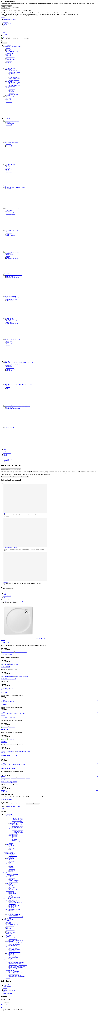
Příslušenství (6, 936)
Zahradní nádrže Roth (14, 971)
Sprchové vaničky (7, 852)
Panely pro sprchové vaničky (13, 298)
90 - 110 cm (9, 99)
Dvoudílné (8, 253)
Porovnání (3, 650)
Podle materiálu (15, 121)
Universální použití (10, 343)
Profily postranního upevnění (13, 408)
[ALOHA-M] (7, 701)
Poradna (5, 25)
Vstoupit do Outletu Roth (6, 799)
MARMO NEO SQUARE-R (10, 547)
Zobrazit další (4, 791)
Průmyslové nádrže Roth (15, 975)
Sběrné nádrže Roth (13, 968)
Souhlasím (9, 6)
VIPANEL (5, 449)
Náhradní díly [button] (6, 361)
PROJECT (8, 62)
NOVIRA (8, 50)
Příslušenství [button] (6, 273)
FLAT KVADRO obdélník (8, 679)
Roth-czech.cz (4, 1004)
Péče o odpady (9, 342)
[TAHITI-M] (7, 739)
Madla (7, 388)
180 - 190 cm (9, 234)
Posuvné (11, 90)
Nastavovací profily (10, 407)
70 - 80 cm (8, 144)
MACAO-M (4, 730)
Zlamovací (11, 93)
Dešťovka (5, 22)
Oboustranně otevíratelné (12, 258)
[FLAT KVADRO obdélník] (14, 676)
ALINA (8, 48)
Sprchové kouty (7, 814)
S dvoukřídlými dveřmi (14, 72)
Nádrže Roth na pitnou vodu (15, 972)
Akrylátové (9, 122)
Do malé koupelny (10, 235)
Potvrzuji (3, 17)
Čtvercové (8, 69)
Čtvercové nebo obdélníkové (13, 364)
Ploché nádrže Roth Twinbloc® (16, 962)
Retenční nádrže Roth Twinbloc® (17, 966)
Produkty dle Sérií (17, 46)
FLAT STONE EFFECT (8, 718)
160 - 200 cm (9, 102)
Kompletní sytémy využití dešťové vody (18, 965)
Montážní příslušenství (11, 299)
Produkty (3, 808)
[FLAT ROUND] (9, 664)
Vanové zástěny (15, 252)
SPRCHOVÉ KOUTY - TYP (25, 362)
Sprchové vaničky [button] (7, 119)
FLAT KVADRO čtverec (8, 655)
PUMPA (8, 978)
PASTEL (8, 49)
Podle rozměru (14, 96)
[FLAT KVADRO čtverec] (14, 652)
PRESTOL (6, 513)
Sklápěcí (8, 256)
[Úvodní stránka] (5, 37)
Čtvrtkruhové (9, 76)
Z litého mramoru (10, 123)
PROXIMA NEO (10, 57)
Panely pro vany (10, 319)
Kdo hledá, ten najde (5, 38)
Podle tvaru (12, 68)
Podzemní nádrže (10, 961)
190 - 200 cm (12, 888)
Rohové (8, 211)
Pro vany (11, 318)
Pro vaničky (13, 296)
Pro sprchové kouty (18, 275)
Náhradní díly (6, 898)
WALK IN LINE (10, 53)
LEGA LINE (9, 61)
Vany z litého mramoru (20, 187)
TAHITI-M (4, 742)
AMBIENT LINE (10, 59)
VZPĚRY (11, 427)
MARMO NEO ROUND (8, 768)
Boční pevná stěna (10, 86)
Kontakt (5, 24)
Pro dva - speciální (10, 214)
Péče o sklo (9, 341)
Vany (4, 872)
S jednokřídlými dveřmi (14, 70)
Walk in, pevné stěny (11, 369)
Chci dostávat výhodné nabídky (33, 803)
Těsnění (8, 387)
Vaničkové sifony (10, 300)
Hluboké (8, 167)
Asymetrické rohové (11, 212)
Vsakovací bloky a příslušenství (16, 967)
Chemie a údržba (16, 339)
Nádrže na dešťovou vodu (9, 959)
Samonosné (9, 125)
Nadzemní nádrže (10, 970)
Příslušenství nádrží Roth (15, 963)
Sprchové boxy (6, 118)
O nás (4, 989)
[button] (1, 29)
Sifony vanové (9, 322)
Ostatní (8, 345)
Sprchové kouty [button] (7, 45)
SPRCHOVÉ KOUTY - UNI (25, 384)
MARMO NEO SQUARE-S (9, 755)
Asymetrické (9, 172)
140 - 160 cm (9, 146)
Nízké (7, 165)
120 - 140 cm (9, 231)
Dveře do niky (9, 87)
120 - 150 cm (9, 100)
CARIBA (8, 55)
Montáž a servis (7, 23)
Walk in (8, 95)
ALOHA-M (4, 704)
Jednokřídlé (12, 89)
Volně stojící (9, 188)
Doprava (5, 988)
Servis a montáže (7, 986)
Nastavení (3, 6)
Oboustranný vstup (13, 94)
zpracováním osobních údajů (13, 806)
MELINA (8, 54)
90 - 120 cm (9, 145)
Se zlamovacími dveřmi (14, 74)
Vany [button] (4, 186)
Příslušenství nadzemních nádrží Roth (17, 976)
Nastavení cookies (7, 993)
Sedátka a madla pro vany (12, 323)
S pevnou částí (9, 254)
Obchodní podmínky (8, 984)
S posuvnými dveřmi (14, 73)
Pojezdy (8, 385)
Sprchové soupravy (10, 276)
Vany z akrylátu (15, 208)
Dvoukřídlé (11, 91)
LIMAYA (8, 58)
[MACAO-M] (8, 727)
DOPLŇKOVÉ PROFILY (23, 406)
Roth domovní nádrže (14, 974)
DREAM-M (6, 582)
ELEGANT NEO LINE (12, 51)
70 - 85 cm (8, 98)
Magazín (5, 991)
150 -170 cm (9, 233)
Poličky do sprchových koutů (13, 277)
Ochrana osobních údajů (9, 990)
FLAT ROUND (5, 667)
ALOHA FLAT (5, 642)
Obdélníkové (9, 81)
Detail (97, 650)
